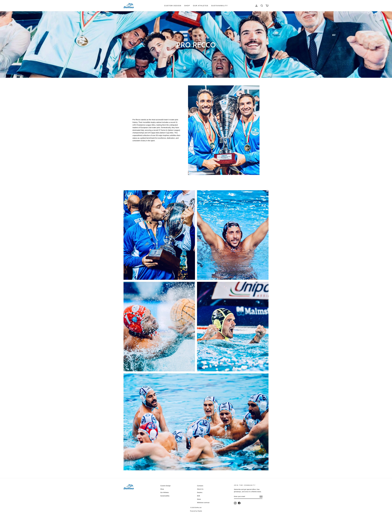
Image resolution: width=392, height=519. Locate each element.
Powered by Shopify (196, 511)
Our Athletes (200, 5)
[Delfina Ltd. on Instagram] (235, 503)
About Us (200, 489)
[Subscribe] (261, 496)
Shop (187, 5)
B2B (198, 496)
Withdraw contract (203, 502)
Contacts (200, 485)
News (199, 499)
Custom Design (172, 5)
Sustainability (219, 5)
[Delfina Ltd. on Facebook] (239, 503)
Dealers (199, 492)
